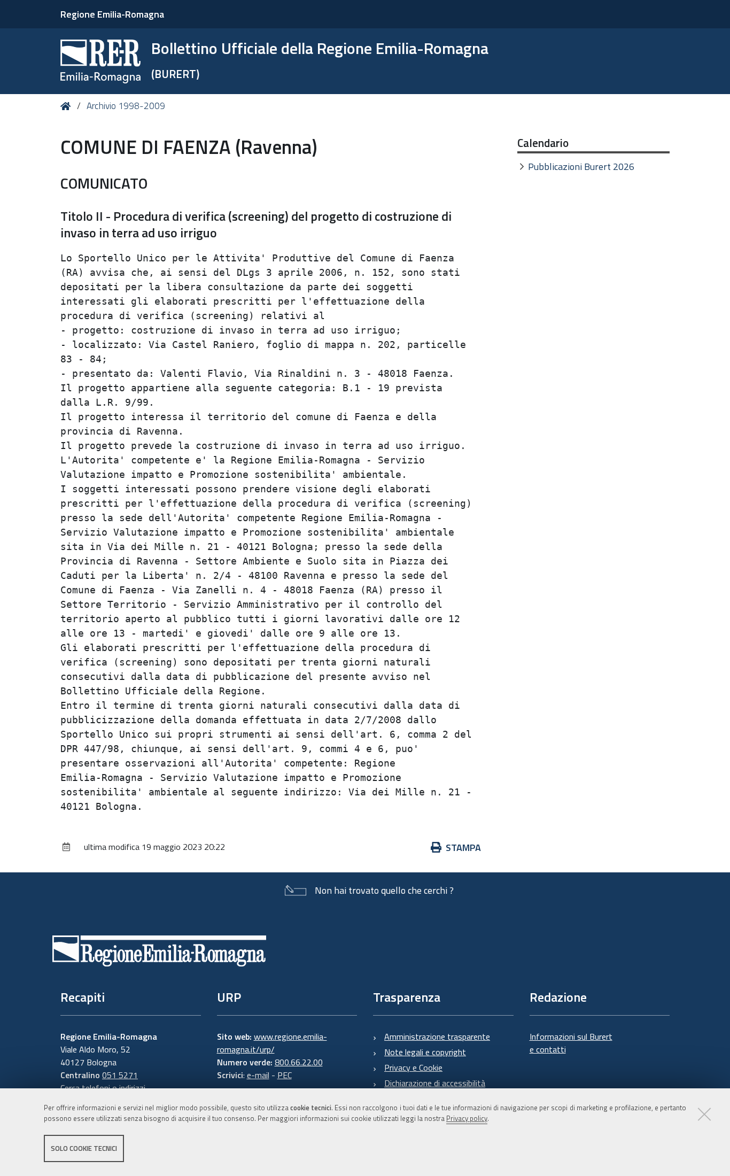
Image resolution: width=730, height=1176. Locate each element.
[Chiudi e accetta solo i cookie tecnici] (704, 1114)
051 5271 (120, 1075)
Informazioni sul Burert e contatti (571, 1043)
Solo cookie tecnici (84, 1148)
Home (67, 106)
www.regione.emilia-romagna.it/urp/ (272, 1043)
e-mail (258, 1075)
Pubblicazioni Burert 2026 (581, 166)
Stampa (463, 847)
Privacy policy (466, 1118)
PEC (284, 1075)
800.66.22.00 (299, 1062)
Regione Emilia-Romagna (112, 14)
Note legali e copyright (425, 1052)
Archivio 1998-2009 (126, 106)
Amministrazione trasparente (437, 1036)
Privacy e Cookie (413, 1067)
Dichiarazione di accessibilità (434, 1083)
